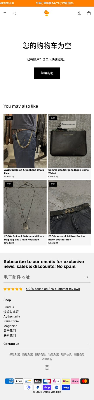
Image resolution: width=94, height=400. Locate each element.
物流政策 (53, 354)
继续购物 (47, 73)
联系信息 (66, 354)
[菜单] (5, 13)
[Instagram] (47, 367)
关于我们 (9, 331)
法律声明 (47, 359)
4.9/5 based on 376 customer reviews (53, 289)
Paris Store (11, 321)
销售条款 (79, 354)
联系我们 (9, 335)
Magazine (10, 326)
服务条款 (40, 354)
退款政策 (14, 354)
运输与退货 (11, 312)
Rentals (8, 307)
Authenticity (11, 316)
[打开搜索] (14, 13)
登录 (45, 59)
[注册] (86, 277)
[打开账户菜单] (79, 13)
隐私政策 (27, 354)
